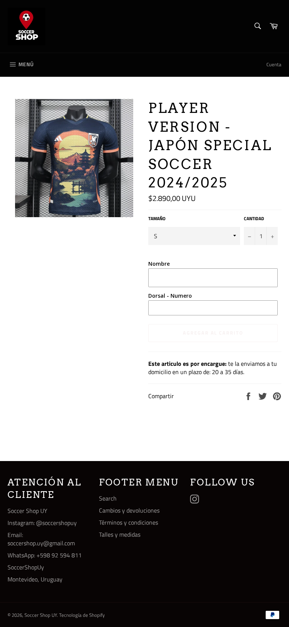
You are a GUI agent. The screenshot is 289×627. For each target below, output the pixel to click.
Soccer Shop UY (40, 615)
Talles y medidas (119, 534)
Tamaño (157, 219)
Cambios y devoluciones (129, 510)
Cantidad (254, 219)
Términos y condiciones (128, 522)
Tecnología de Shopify (82, 615)
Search (108, 498)
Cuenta (273, 64)
